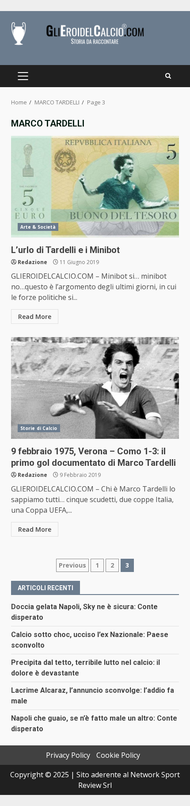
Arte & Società (38, 227)
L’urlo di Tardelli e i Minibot (95, 187)
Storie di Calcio (38, 428)
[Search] (168, 76)
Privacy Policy (68, 755)
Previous (72, 565)
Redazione (32, 262)
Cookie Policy (118, 755)
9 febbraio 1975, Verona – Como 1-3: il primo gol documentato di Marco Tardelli (95, 388)
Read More (34, 316)
